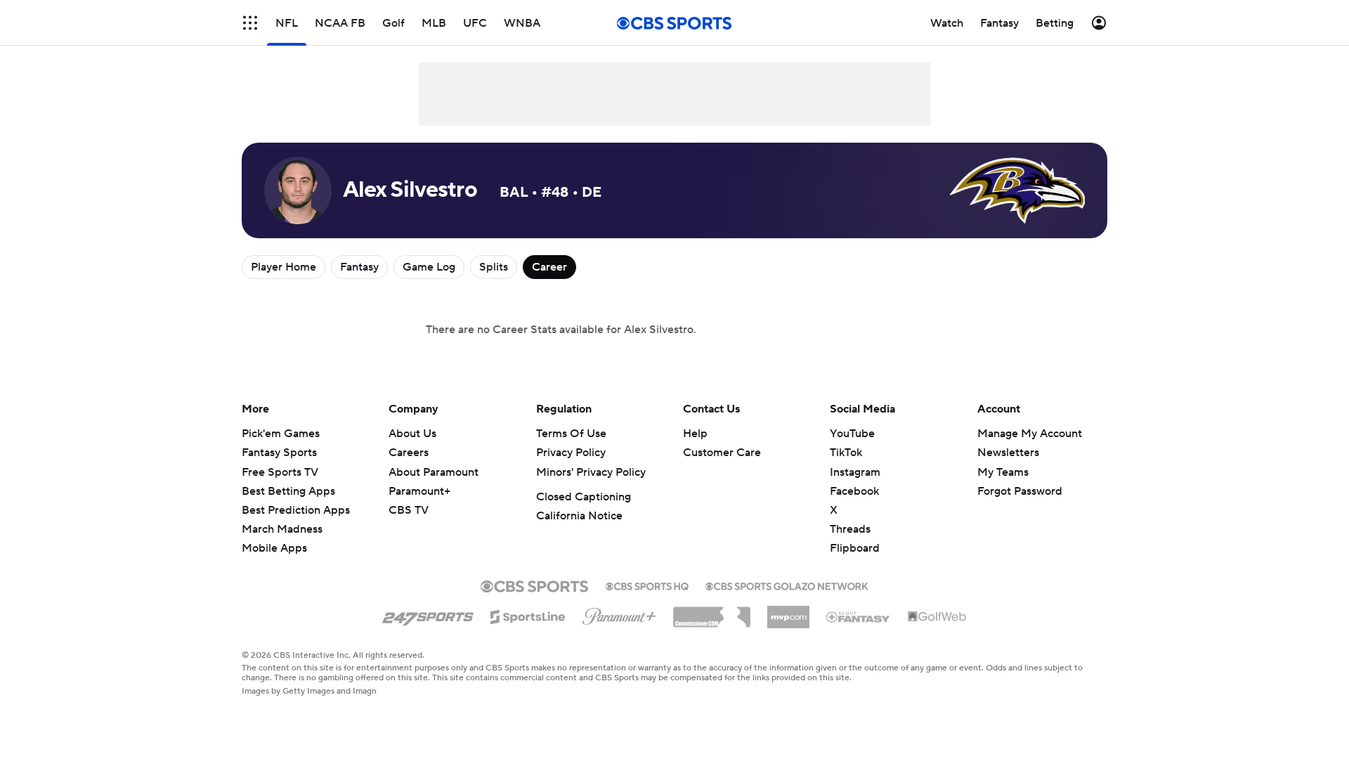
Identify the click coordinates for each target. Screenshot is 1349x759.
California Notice (579, 516)
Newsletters (1008, 453)
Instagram (855, 472)
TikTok (846, 453)
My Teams (1003, 472)
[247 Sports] (428, 614)
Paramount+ (419, 491)
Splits (493, 267)
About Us (412, 434)
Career (549, 267)
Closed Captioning (583, 497)
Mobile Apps (274, 548)
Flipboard (855, 548)
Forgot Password (1019, 491)
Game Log (429, 267)
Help (695, 434)
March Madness (282, 529)
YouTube (852, 434)
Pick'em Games (281, 434)
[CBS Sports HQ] (647, 585)
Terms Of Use (571, 434)
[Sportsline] (528, 615)
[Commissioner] (711, 612)
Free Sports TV (280, 472)
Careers (409, 453)
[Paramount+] (619, 613)
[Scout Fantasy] (858, 616)
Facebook (854, 491)
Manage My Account (1029, 434)
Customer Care (722, 453)
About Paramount (433, 472)
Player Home (283, 267)
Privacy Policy (571, 453)
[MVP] (788, 611)
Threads (850, 529)
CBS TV (409, 510)
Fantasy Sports (279, 453)
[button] (250, 23)
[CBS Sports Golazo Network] (786, 585)
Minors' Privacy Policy (591, 472)
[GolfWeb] (937, 617)
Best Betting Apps (288, 491)
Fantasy (359, 267)
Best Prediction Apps (296, 510)
